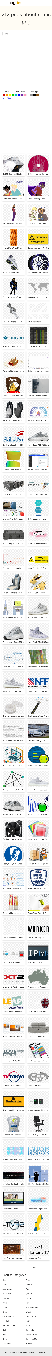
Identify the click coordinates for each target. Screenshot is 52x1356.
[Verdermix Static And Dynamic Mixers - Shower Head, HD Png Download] (13, 313)
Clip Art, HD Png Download (13, 987)
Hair (28, 1321)
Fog (27, 1303)
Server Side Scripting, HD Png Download (19, 962)
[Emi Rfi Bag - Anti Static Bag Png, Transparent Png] (13, 165)
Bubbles (5, 1303)
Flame (28, 1280)
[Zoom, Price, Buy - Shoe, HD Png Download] (13, 855)
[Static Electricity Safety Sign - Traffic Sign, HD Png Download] (38, 559)
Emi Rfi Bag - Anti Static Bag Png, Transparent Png (23, 174)
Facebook (6, 1343)
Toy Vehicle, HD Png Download (40, 864)
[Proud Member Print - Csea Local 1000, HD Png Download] (38, 880)
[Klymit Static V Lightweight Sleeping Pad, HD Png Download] (13, 239)
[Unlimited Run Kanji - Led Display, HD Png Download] (13, 1175)
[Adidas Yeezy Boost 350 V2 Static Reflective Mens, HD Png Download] (38, 781)
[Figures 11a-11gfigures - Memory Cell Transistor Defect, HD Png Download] (13, 1151)
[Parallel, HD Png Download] (13, 1225)
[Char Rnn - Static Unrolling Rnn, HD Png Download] (13, 658)
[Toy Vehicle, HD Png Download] (38, 855)
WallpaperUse (32, 1307)
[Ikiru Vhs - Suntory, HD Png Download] (38, 1175)
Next (34, 1267)
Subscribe (30, 1294)
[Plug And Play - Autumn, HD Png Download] (13, 1249)
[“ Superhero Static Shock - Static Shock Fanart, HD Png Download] (38, 215)
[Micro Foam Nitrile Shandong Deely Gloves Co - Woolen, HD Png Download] (13, 412)
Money (29, 1343)
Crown (5, 1339)
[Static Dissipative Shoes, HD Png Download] (13, 264)
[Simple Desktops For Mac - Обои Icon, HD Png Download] (38, 830)
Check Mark (31, 1316)
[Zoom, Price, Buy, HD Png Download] (38, 904)
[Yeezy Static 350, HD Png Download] (38, 633)
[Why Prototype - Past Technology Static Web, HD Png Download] (13, 756)
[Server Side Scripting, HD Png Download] (13, 954)
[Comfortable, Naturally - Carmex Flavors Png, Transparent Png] (13, 904)
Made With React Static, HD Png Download (20, 346)
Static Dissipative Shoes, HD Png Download (20, 272)
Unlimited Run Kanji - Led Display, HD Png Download (23, 1184)
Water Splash (31, 1334)
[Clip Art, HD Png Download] (13, 978)
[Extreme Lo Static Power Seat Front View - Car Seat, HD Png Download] (13, 584)
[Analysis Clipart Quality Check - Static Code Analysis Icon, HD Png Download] (38, 756)
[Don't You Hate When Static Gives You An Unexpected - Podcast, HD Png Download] (13, 387)
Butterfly (29, 1285)
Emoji (28, 1312)
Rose (4, 1312)
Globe (4, 1330)
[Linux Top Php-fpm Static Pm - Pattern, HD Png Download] (38, 338)
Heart (4, 1280)
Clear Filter (6, 98)
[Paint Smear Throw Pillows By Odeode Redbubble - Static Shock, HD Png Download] (38, 658)
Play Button (7, 1298)
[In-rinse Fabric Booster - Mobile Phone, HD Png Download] (13, 1126)
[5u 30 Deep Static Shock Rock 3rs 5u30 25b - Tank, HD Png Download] (13, 535)
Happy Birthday (9, 1325)
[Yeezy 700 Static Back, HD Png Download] (13, 806)
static (6, 34)
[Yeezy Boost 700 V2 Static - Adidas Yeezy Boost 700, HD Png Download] (38, 436)
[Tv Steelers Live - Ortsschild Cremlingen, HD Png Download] (13, 1101)
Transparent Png (34, 1085)
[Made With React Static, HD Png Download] (13, 338)
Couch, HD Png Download (38, 1036)
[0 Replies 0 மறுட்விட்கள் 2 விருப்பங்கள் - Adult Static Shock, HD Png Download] (13, 288)
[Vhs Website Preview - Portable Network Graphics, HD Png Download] (13, 1200)
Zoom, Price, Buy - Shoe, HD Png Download (20, 864)
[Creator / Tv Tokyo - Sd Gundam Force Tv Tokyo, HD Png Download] (13, 1077)
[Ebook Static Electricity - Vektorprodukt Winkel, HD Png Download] (13, 559)
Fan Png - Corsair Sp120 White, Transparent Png (22, 839)
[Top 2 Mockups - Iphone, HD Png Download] (38, 1052)
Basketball (6, 1294)
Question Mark (32, 1339)
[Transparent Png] (38, 1077)
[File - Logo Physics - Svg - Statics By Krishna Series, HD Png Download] (38, 806)
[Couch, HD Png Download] (38, 1027)
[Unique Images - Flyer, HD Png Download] (38, 1101)
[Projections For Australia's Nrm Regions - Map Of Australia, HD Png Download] (38, 978)
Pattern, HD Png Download (38, 1159)
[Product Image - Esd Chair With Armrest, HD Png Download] (38, 1126)
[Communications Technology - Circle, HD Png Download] (13, 929)
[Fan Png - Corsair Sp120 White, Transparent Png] (13, 830)
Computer (30, 1330)
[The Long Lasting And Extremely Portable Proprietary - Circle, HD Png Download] (13, 707)
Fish (28, 1325)
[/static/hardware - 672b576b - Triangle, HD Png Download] (38, 313)
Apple (4, 1285)
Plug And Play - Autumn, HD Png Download (20, 1258)
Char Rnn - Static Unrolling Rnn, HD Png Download (23, 667)
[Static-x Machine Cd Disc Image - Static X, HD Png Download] (38, 165)
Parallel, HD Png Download (13, 1233)
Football (5, 1321)
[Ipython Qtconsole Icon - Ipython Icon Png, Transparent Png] (38, 954)
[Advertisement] (26, 63)
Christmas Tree (9, 1316)
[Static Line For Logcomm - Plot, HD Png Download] (38, 362)
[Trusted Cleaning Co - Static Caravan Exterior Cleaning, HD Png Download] (38, 732)
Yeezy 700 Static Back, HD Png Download (19, 814)
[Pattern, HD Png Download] (38, 1151)
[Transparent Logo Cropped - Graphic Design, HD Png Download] (38, 1200)
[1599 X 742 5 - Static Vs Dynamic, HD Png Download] (38, 683)
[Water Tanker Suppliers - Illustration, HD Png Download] (38, 1003)
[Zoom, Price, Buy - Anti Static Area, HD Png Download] (38, 239)
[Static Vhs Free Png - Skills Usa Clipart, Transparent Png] (13, 436)
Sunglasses (7, 1289)
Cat (27, 1289)
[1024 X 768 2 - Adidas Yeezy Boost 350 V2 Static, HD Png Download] (13, 683)
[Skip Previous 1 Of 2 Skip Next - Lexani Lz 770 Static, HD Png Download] (38, 264)
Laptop (29, 1298)
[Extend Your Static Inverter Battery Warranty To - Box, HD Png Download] (13, 485)
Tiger (4, 1307)
